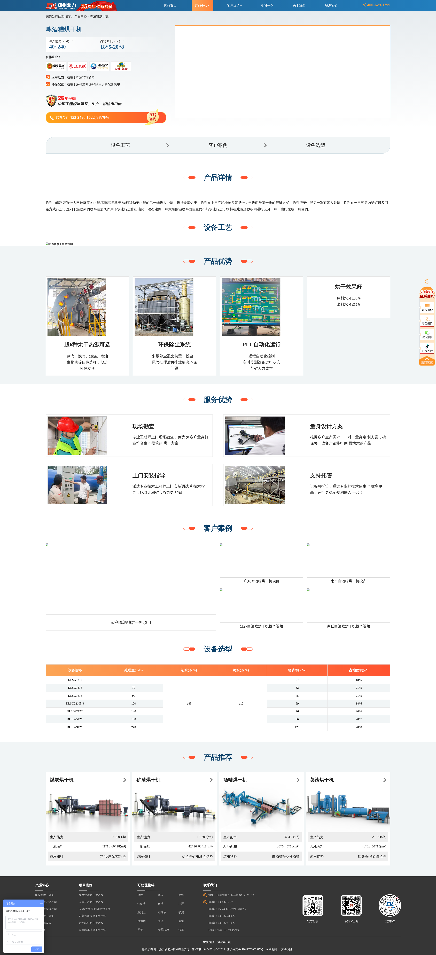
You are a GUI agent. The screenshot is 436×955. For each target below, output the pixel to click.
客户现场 (233, 5)
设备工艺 (120, 145)
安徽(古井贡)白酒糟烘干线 (95, 909)
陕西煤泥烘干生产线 (91, 895)
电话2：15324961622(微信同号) (227, 909)
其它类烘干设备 (44, 915)
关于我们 (299, 5)
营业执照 (286, 949)
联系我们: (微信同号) (82, 117)
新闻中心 (267, 5)
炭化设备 (40, 929)
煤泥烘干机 (224, 942)
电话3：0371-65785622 (221, 915)
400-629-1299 (378, 5)
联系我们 (331, 5)
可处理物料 (145, 885)
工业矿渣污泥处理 (46, 902)
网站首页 (170, 5)
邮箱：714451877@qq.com (223, 929)
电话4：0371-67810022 (221, 922)
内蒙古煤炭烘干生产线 (92, 915)
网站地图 (271, 949)
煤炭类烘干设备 (44, 895)
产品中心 (201, 5)
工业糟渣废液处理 (46, 909)
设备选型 (315, 145)
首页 (69, 16)
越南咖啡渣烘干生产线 (92, 929)
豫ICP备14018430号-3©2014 (208, 949)
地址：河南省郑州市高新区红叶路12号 (231, 895)
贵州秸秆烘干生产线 (91, 922)
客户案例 (218, 145)
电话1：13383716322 (220, 902)
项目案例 (85, 885)
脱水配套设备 (43, 922)
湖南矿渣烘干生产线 (91, 902)
